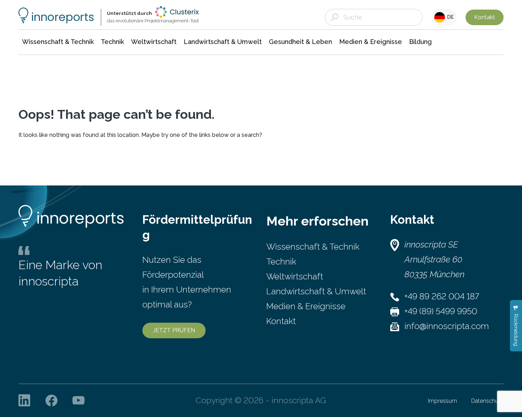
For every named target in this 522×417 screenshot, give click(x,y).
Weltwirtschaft (294, 276)
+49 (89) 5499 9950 (440, 311)
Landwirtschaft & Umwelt (316, 291)
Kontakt (484, 17)
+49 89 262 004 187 (441, 296)
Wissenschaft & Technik (312, 246)
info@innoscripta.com (446, 326)
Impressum (442, 400)
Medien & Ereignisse (306, 306)
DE (449, 17)
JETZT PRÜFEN (174, 330)
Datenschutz (487, 400)
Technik (281, 261)
